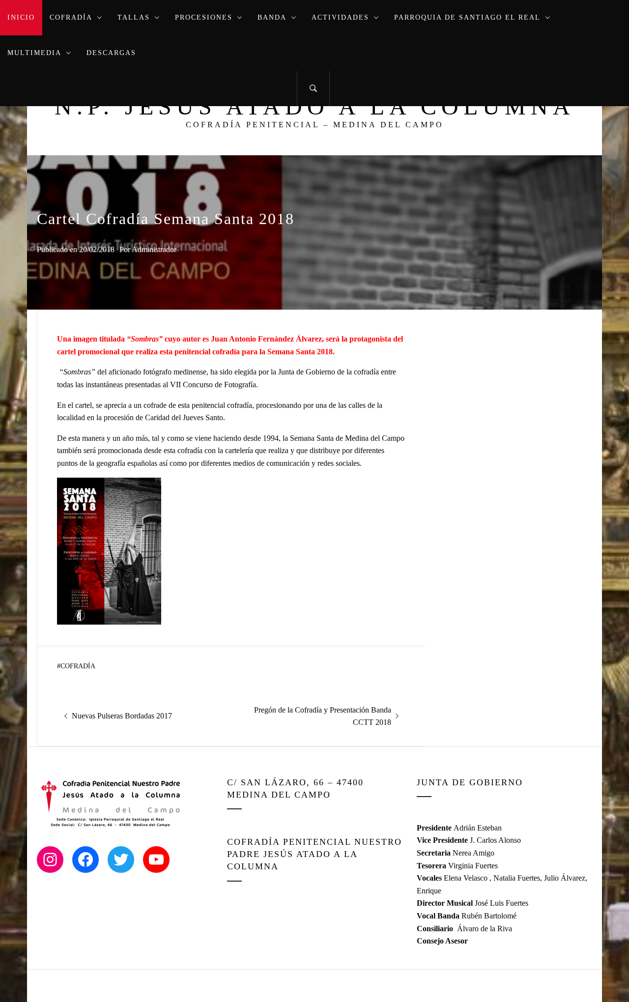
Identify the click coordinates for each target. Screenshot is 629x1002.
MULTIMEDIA (34, 53)
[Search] (313, 88)
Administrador (154, 249)
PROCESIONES (203, 17)
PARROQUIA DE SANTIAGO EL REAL (467, 17)
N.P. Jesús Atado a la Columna (315, 106)
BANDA (271, 17)
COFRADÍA (71, 17)
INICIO (21, 17)
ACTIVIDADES (340, 17)
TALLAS (133, 17)
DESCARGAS (111, 53)
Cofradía (77, 666)
